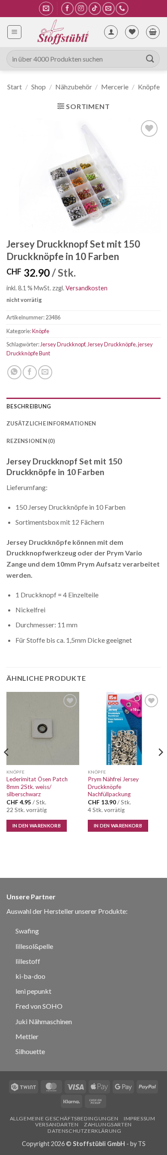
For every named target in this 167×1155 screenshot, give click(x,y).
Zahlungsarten (108, 1124)
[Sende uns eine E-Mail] (108, 8)
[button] (46, 8)
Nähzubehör (73, 87)
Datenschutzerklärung (84, 1131)
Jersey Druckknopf (62, 344)
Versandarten (56, 1124)
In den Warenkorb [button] (36, 825)
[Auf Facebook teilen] (30, 372)
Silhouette (30, 1051)
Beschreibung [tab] (28, 406)
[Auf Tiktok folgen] (95, 8)
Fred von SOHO (39, 1006)
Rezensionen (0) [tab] (30, 440)
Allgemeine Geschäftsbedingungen (64, 1118)
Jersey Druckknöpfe (111, 344)
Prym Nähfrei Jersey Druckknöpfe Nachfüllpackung (113, 787)
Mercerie (114, 87)
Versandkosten (86, 288)
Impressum (139, 1118)
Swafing (27, 931)
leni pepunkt (33, 991)
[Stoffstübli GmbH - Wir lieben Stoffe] (62, 32)
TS (142, 1143)
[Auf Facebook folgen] (67, 8)
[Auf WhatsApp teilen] (14, 372)
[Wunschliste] (132, 32)
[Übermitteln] (150, 58)
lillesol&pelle (34, 946)
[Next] (160, 769)
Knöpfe (149, 87)
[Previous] (7, 769)
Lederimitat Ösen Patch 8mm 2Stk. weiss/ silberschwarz (37, 787)
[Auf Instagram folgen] (81, 8)
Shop (38, 87)
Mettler (27, 1036)
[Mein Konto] (111, 32)
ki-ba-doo (30, 976)
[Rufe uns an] (122, 8)
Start (14, 87)
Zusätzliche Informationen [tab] (51, 423)
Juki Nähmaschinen (43, 1021)
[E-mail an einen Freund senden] (45, 372)
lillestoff (27, 961)
